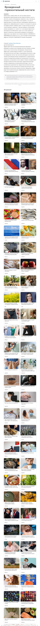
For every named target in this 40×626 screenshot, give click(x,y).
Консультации (7, 4)
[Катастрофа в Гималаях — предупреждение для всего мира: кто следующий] (28, 117)
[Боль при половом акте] (11, 183)
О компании (5, 625)
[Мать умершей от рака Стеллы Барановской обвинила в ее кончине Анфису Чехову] (28, 300)
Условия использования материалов (24, 625)
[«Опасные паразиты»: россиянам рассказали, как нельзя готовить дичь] (11, 200)
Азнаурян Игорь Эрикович (15, 43)
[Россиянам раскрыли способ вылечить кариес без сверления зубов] (28, 532)
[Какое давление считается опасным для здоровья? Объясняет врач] (11, 117)
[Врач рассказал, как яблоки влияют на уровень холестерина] (28, 150)
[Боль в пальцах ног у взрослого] (11, 366)
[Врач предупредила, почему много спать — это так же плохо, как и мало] (11, 416)
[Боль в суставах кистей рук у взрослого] (28, 399)
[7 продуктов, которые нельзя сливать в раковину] (28, 250)
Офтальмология (13, 4)
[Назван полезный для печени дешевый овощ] (11, 217)
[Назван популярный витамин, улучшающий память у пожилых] (11, 283)
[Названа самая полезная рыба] (28, 217)
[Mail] (3, 1)
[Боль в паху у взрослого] (28, 565)
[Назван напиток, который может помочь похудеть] (28, 283)
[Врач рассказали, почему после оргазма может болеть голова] (28, 200)
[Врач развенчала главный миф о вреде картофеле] (11, 433)
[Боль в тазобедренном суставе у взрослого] (11, 316)
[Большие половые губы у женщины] (28, 100)
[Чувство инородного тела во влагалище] (11, 266)
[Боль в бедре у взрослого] (28, 333)
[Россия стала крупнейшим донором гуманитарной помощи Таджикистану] (11, 167)
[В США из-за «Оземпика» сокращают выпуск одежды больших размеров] (11, 333)
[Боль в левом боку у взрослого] (28, 449)
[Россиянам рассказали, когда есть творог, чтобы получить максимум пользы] (28, 349)
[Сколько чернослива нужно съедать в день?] (11, 383)
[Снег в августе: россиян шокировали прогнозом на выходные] (28, 433)
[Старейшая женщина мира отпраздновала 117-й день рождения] (11, 549)
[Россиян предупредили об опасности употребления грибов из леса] (11, 466)
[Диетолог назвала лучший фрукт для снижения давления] (28, 482)
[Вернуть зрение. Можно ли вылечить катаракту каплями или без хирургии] (11, 582)
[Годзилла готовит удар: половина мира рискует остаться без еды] (11, 233)
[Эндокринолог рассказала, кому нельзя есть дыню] (28, 233)
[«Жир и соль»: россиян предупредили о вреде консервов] (11, 499)
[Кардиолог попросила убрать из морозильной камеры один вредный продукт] (11, 100)
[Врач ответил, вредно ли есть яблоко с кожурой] (28, 266)
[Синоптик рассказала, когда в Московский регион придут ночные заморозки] (11, 532)
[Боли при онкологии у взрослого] (11, 399)
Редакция (16, 625)
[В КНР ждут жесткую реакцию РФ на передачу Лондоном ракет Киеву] (11, 250)
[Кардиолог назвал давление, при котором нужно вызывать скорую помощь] (11, 349)
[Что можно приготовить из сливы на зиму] (11, 599)
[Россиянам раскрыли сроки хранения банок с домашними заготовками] (28, 599)
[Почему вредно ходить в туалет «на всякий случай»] (28, 316)
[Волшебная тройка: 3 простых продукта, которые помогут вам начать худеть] (11, 482)
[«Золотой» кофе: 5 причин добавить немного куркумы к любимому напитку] (28, 499)
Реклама (9, 625)
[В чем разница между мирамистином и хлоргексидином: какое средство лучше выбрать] (28, 416)
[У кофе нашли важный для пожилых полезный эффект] (28, 183)
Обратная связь (33, 625)
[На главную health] (7, 1)
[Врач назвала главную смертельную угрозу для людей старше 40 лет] (28, 615)
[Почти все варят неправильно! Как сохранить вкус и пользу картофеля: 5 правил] (11, 133)
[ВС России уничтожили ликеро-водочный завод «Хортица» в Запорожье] (11, 565)
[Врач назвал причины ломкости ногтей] (11, 615)
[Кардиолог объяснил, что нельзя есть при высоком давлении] (28, 133)
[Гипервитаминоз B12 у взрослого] (28, 383)
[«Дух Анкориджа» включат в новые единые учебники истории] (11, 516)
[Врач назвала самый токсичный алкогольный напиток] (11, 150)
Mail (1, 625)
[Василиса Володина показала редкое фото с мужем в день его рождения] (28, 582)
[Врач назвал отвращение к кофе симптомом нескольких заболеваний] (28, 466)
